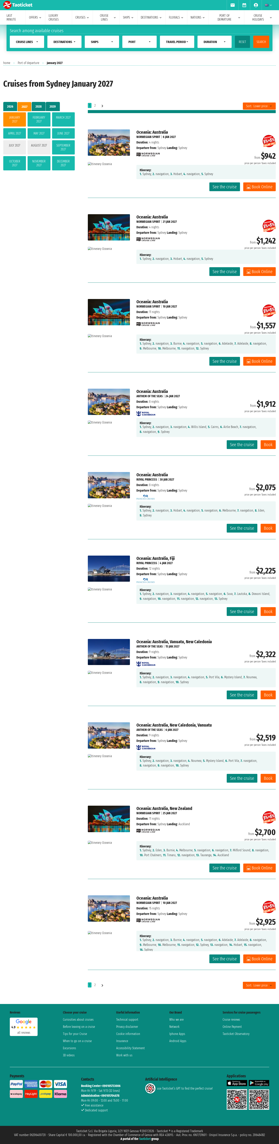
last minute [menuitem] (11, 17)
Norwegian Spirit (148, 137)
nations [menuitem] (196, 17)
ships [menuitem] (126, 17)
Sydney (161, 148)
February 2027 (39, 119)
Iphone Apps (177, 1034)
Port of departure (28, 63)
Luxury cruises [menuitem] (54, 17)
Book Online (262, 187)
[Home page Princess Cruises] (145, 496)
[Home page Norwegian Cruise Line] (148, 153)
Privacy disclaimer (127, 1027)
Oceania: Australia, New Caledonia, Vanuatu (174, 725)
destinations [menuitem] (149, 17)
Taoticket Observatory (236, 1034)
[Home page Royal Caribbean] (145, 413)
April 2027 (14, 133)
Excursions (69, 1048)
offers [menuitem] (33, 17)
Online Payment (232, 1027)
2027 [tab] (24, 107)
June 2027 (63, 133)
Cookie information (128, 1034)
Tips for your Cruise (75, 1034)
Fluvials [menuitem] (174, 17)
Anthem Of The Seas (149, 396)
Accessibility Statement (130, 1048)
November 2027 (39, 163)
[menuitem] (232, 5)
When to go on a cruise (77, 1041)
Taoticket (145, 1139)
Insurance (122, 1041)
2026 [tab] (10, 106)
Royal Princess (146, 479)
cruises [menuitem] (80, 17)
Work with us (124, 1055)
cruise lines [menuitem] (104, 17)
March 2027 (63, 117)
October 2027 (14, 163)
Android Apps (177, 1041)
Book (268, 444)
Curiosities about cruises (78, 1020)
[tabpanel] (39, 142)
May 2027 (39, 133)
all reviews (23, 1033)
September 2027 (63, 147)
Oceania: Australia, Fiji (155, 558)
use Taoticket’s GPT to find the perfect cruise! (185, 1088)
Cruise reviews (231, 1020)
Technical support (127, 1020)
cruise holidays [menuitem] (258, 17)
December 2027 (63, 163)
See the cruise (225, 187)
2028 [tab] (39, 106)
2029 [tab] (53, 106)
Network (174, 1027)
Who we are (176, 1020)
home (6, 63)
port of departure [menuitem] (224, 17)
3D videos (69, 1055)
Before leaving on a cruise (79, 1027)
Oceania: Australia (152, 132)
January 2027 (14, 119)
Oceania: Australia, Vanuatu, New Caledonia (174, 641)
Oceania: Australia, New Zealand (164, 808)
